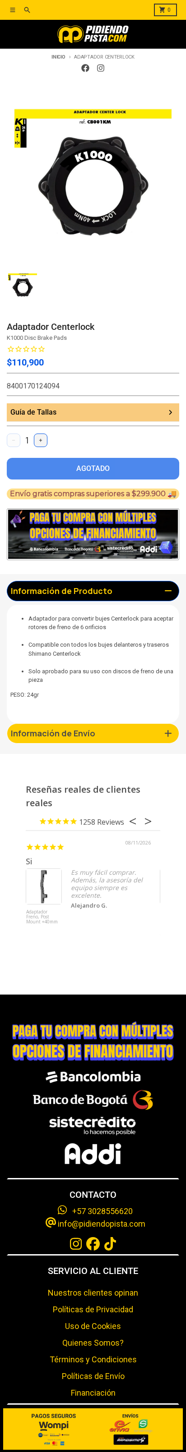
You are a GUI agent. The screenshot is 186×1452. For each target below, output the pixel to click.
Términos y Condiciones (93, 1359)
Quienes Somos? (93, 1342)
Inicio (58, 57)
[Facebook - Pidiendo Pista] (85, 68)
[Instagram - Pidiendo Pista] (101, 68)
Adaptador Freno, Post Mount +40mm (42, 917)
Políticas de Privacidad (93, 1309)
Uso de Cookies (93, 1326)
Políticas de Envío (93, 1376)
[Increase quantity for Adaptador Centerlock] (40, 440)
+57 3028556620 (100, 1211)
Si (29, 861)
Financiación (93, 1392)
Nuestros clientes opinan (93, 1292)
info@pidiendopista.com (100, 1223)
